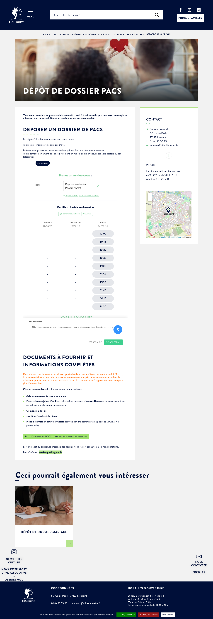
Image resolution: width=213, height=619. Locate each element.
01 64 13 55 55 (59, 603)
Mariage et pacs (135, 34)
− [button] (150, 199)
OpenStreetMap (175, 237)
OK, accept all (127, 615)
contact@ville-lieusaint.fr (86, 603)
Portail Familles (190, 18)
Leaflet (163, 237)
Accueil (47, 34)
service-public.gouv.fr (50, 452)
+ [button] (150, 195)
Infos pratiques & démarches (69, 34)
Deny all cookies (149, 615)
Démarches (94, 34)
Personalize (167, 615)
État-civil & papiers (113, 34)
